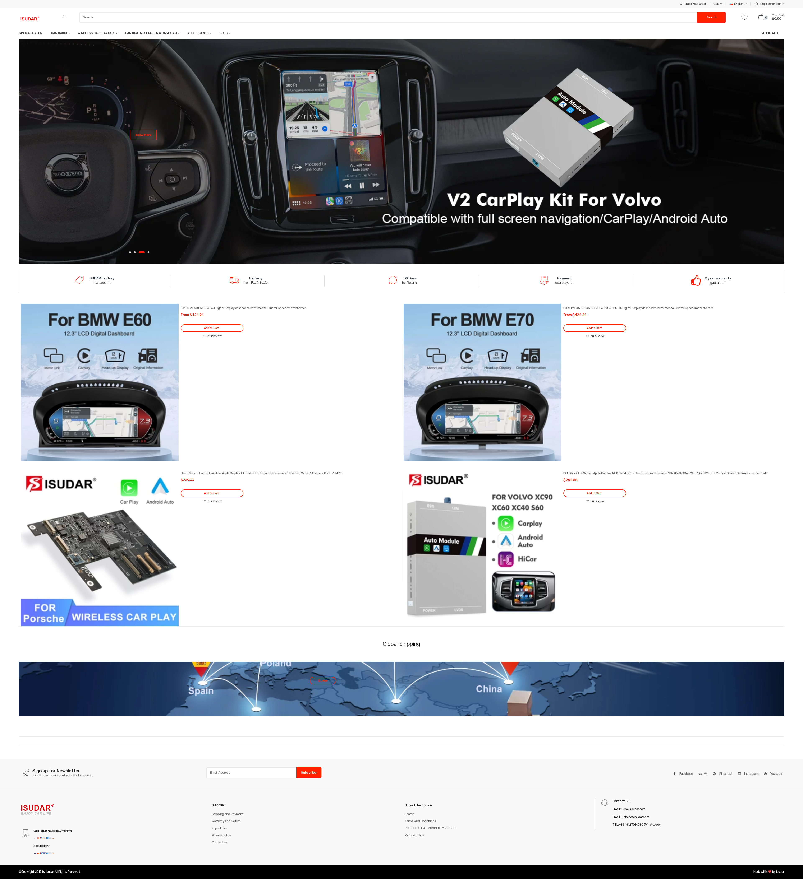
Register (766, 4)
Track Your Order (695, 4)
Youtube (776, 773)
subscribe (309, 772)
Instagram (751, 773)
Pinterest (725, 773)
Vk (705, 773)
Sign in (780, 4)
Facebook (686, 773)
